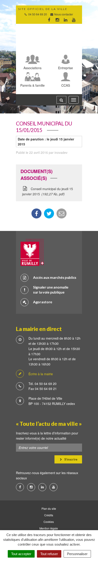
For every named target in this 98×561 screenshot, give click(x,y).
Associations (32, 68)
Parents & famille (32, 85)
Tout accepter (21, 554)
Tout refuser (49, 554)
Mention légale (48, 528)
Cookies (49, 522)
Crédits (48, 515)
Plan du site (48, 508)
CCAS (65, 85)
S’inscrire (70, 459)
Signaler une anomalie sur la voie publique (50, 289)
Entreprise (65, 68)
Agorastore (42, 302)
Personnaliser (77, 554)
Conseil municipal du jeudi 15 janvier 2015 (47, 191)
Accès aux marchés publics (54, 277)
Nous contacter (63, 14)
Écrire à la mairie (40, 374)
